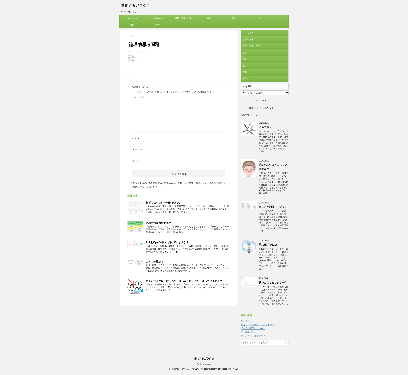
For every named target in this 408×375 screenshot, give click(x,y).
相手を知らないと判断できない (164, 202)
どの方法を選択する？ (158, 223)
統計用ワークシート (252, 114)
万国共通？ (265, 127)
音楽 (132, 24)
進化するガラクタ (135, 5)
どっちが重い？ (155, 261)
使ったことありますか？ (273, 282)
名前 (136, 138)
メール (137, 149)
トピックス (132, 18)
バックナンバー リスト (254, 100)
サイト (135, 161)
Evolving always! (204, 364)
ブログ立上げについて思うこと (257, 107)
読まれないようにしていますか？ (257, 324)
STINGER (234, 369)
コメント (138, 97)
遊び (234, 18)
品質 (209, 18)
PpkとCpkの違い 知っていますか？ (167, 242)
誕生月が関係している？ (273, 206)
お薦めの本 (158, 18)
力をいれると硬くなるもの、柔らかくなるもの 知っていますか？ (184, 281)
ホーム (158, 24)
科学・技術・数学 (183, 18)
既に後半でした (268, 244)
